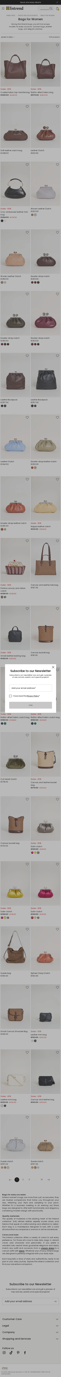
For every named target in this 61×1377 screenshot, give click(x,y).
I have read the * (26, 696)
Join (30, 705)
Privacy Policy (33, 696)
